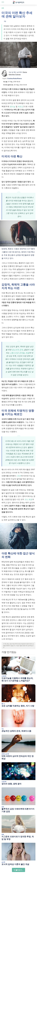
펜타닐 (12, 106)
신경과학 (4, 676)
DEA (19, 476)
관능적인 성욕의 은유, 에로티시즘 (16, 731)
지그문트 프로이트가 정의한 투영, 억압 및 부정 (18, 837)
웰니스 (3, 703)
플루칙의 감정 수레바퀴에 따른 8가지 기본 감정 (18, 810)
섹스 (3, 729)
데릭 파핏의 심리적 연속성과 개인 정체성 (18, 757)
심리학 (3, 862)
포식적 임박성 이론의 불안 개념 (15, 864)
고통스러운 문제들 (17, 353)
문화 (3, 8)
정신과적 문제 (17, 350)
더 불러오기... (18, 870)
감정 (3, 806)
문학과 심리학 (5, 754)
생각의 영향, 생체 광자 (11, 784)
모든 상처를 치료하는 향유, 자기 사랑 (18, 706)
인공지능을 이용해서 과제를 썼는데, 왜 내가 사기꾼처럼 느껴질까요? (17, 679)
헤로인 (20, 106)
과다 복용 (28, 499)
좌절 (27, 353)
